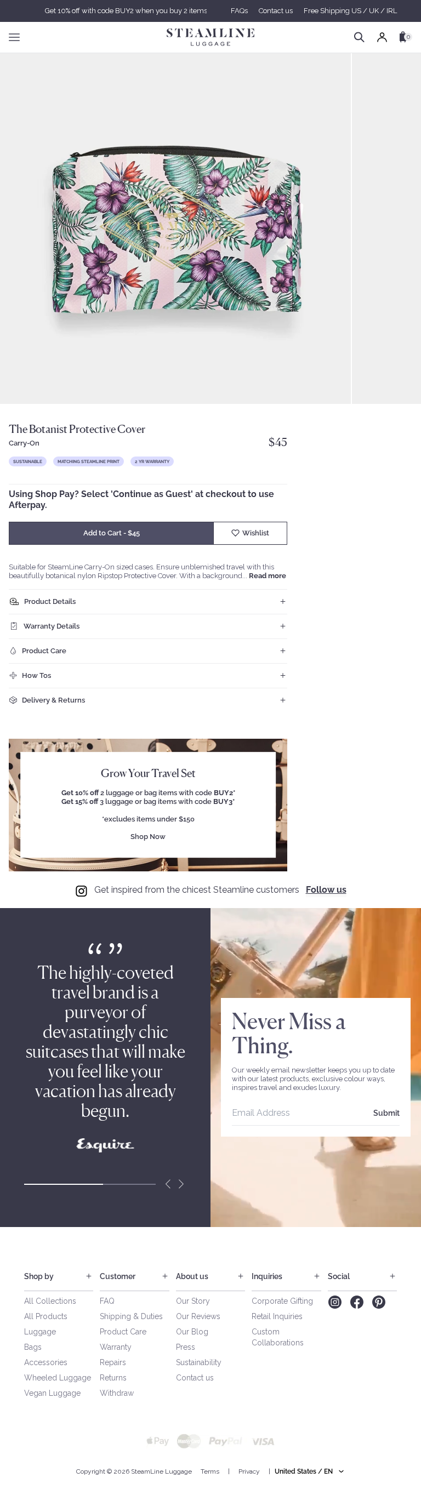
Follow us (326, 890)
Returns (113, 1377)
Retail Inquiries (277, 1316)
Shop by (39, 1276)
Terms (210, 1471)
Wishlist (255, 533)
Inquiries (267, 1276)
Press (185, 1347)
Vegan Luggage (52, 1393)
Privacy (249, 1471)
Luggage (40, 1331)
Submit (386, 1113)
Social (339, 1276)
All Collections (50, 1301)
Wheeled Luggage (57, 1377)
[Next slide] (180, 1184)
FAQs (239, 11)
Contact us (276, 11)
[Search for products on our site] (359, 37)
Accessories (45, 1362)
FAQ (107, 1301)
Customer (117, 1276)
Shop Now (148, 837)
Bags (33, 1347)
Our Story (193, 1301)
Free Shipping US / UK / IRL (350, 11)
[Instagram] (335, 1302)
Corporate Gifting (282, 1301)
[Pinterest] (378, 1302)
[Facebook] (356, 1302)
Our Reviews (198, 1316)
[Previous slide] (167, 1184)
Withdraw (117, 1393)
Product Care (123, 1331)
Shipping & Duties (131, 1316)
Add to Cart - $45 (111, 533)
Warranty (116, 1347)
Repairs (113, 1362)
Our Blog (192, 1331)
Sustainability (198, 1362)
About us (192, 1276)
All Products (45, 1316)
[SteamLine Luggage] (210, 37)
